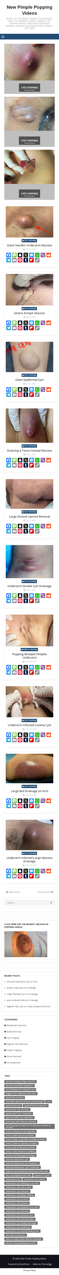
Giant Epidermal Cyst (29, 380)
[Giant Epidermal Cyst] (29, 357)
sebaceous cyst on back (17, 1199)
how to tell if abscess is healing (20, 1151)
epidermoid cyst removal (17, 1109)
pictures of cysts (42, 1175)
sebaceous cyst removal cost (19, 1215)
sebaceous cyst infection (17, 1191)
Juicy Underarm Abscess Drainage (22, 1000)
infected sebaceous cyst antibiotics (22, 1163)
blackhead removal (14, 1097)
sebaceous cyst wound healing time (22, 1231)
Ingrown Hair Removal (17, 1044)
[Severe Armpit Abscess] (29, 289)
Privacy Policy (29, 1270)
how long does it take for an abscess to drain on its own (28, 1126)
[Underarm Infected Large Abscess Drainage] (29, 835)
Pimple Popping (30, 649)
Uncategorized (13, 1062)
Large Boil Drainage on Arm (29, 791)
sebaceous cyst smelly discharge (21, 1223)
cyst (48, 1101)
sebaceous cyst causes (34, 1179)
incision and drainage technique (20, 1155)
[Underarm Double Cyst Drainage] (29, 561)
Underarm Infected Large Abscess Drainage (29, 859)
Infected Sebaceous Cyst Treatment (22, 1167)
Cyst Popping (29, 87)
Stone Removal (14, 1056)
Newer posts (43, 892)
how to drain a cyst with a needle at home (25, 1139)
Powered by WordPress (19, 1264)
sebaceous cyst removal (17, 1211)
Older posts (14, 892)
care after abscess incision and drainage (24, 1101)
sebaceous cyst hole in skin (18, 1187)
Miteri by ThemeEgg (42, 1264)
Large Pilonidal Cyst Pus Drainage (22, 994)
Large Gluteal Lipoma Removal (29, 516)
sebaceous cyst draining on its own (22, 1183)
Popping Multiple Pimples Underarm (29, 655)
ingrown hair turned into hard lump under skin (27, 1171)
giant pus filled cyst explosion (19, 1117)
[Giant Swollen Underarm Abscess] (29, 221)
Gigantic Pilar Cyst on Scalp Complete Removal (28, 1006)
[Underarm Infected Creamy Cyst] (29, 701)
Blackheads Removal (16, 1025)
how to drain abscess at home (20, 1135)
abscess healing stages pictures (20, 1081)
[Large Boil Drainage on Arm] (29, 768)
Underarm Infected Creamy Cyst (29, 725)
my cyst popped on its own (18, 1175)
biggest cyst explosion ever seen (21, 1093)
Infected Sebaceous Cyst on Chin (22, 981)
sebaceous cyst (13, 1179)
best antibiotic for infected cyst (20, 1089)
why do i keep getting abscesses (21, 1243)
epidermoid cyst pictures (35, 1105)
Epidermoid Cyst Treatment (18, 1113)
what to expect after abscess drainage (23, 1239)
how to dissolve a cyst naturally (20, 1131)
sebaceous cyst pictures (17, 1203)
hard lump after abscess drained (21, 1121)
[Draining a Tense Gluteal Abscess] (29, 425)
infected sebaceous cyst (17, 1159)
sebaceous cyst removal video (20, 1219)
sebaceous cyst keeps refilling (19, 1195)
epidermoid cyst (13, 1105)
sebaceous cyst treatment (18, 1227)
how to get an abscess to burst (20, 1147)
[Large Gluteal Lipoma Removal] (29, 494)
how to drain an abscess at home (21, 1143)
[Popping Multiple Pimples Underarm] (29, 630)
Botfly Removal (14, 1031)
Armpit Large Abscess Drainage (21, 987)
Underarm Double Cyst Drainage (29, 586)
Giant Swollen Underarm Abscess (29, 245)
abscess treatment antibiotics (19, 1085)
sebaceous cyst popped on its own (22, 1207)
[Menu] (3, 36)
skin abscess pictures (15, 1235)
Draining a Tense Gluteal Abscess (29, 450)
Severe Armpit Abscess (29, 313)
